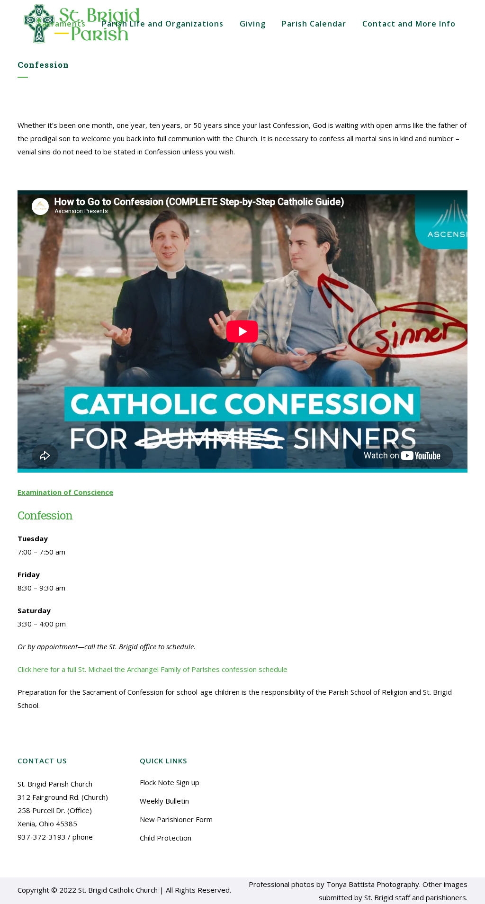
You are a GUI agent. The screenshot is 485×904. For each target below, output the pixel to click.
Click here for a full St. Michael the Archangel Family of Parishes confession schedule (152, 669)
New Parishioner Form (176, 819)
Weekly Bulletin (164, 801)
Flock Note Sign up (169, 782)
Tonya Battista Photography (372, 884)
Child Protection (165, 837)
